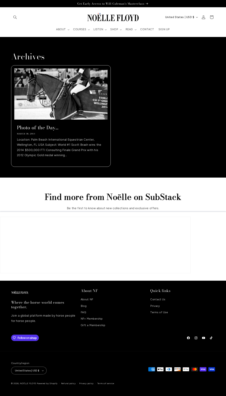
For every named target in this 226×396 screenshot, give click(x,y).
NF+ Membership (92, 318)
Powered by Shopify (47, 383)
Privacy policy (86, 383)
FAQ (83, 312)
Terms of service (105, 383)
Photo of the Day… (37, 128)
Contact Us (157, 299)
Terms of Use (159, 312)
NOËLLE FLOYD (28, 383)
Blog (84, 305)
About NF (87, 299)
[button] (15, 17)
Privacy (155, 305)
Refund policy (68, 383)
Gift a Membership (93, 325)
